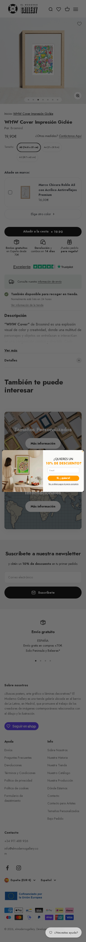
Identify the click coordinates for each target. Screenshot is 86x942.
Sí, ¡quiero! (63, 478)
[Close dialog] (82, 451)
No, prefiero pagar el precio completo (64, 484)
